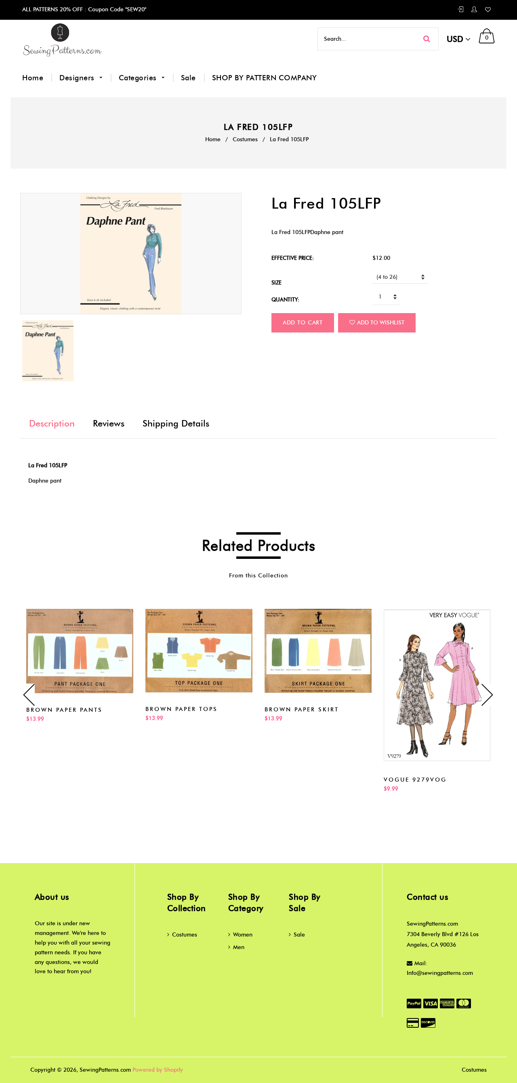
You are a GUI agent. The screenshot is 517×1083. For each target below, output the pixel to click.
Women (242, 934)
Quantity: (285, 299)
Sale (188, 77)
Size (276, 282)
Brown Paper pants (64, 710)
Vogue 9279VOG (415, 779)
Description (52, 423)
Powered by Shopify (157, 1069)
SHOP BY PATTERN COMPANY (264, 77)
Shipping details (176, 423)
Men (238, 947)
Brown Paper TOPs (181, 709)
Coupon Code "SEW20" (116, 9)
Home (32, 77)
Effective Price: (292, 258)
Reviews (108, 423)
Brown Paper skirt (302, 709)
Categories (139, 77)
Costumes (245, 139)
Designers (78, 77)
